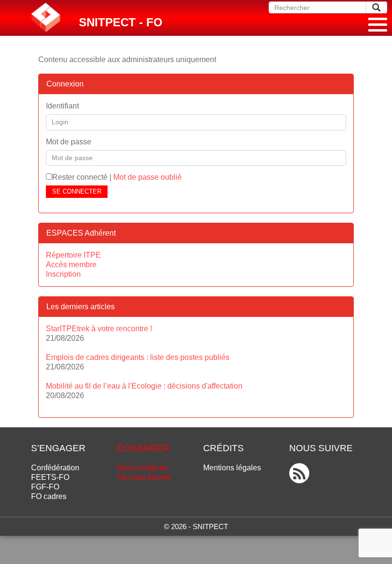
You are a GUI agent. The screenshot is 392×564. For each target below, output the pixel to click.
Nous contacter (142, 468)
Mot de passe (68, 142)
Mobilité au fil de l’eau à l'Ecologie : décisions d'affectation (144, 386)
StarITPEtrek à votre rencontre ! (99, 329)
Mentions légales (232, 468)
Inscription (63, 274)
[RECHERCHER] (376, 7)
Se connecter (76, 191)
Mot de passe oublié (147, 177)
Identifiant (62, 106)
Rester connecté (80, 177)
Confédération (55, 468)
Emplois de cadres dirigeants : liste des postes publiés (137, 357)
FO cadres (48, 496)
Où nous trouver (144, 477)
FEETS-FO (50, 477)
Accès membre (71, 264)
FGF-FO (45, 487)
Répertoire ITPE (73, 255)
